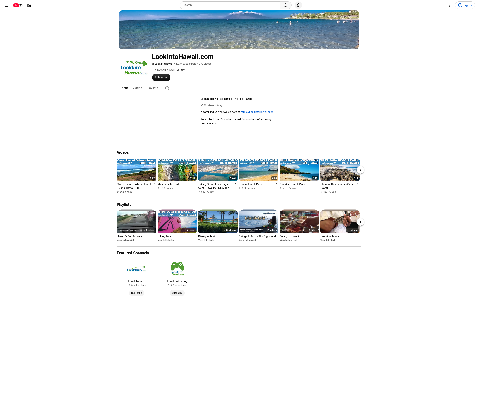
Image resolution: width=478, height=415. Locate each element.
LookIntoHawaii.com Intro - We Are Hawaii (226, 98)
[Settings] (450, 5)
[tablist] (239, 87)
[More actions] (154, 185)
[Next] (360, 170)
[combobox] (231, 5)
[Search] (286, 5)
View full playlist (125, 240)
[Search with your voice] (298, 5)
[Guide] (6, 5)
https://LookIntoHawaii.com (257, 111)
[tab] (123, 87)
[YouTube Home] (21, 5)
